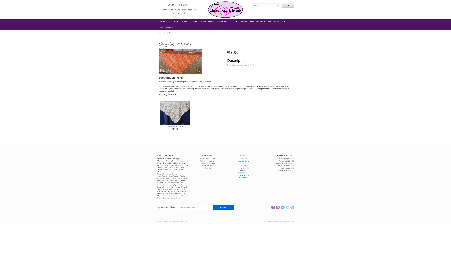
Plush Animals (207, 21)
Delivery (243, 166)
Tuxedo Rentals (166, 27)
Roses (184, 21)
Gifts (233, 21)
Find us (208, 168)
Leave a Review (243, 175)
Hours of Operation (243, 168)
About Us (243, 159)
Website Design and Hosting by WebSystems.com (279, 221)
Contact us (243, 163)
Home (160, 33)
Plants (194, 21)
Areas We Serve (243, 161)
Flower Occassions (168, 21)
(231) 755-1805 (179, 13)
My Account (243, 178)
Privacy (243, 170)
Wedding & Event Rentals (252, 21)
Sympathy (221, 21)
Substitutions (243, 173)
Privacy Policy (183, 221)
